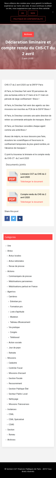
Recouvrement (15, 383)
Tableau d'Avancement (20, 322)
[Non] (52, 12)
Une (9, 245)
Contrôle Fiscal (15, 368)
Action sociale (15, 342)
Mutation (14, 317)
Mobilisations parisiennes (20, 281)
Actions (10, 271)
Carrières (13, 296)
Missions (11, 358)
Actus (10, 251)
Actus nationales (16, 261)
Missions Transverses (19, 404)
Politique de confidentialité (28, 19)
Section (10, 429)
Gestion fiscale (15, 378)
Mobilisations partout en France (23, 286)
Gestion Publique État (18, 388)
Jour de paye (15, 347)
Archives (28, 34)
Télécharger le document (31, 181)
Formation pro (16, 306)
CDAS (11, 424)
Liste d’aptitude (17, 312)
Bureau (12, 434)
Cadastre (13, 363)
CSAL (11, 414)
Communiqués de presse (20, 276)
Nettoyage (13, 399)
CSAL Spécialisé (16, 419)
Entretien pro (16, 301)
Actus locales (15, 256)
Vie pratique (14, 327)
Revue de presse (16, 266)
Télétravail (14, 337)
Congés (13, 332)
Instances (11, 409)
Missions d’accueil (17, 373)
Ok (22, 13)
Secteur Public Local (18, 394)
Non (33, 13)
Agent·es (11, 291)
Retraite (12, 353)
